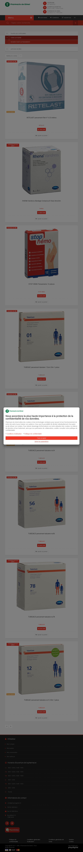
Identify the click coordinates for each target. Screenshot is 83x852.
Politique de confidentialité (33, 434)
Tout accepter (41, 438)
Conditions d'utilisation (14, 434)
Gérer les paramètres (41, 441)
